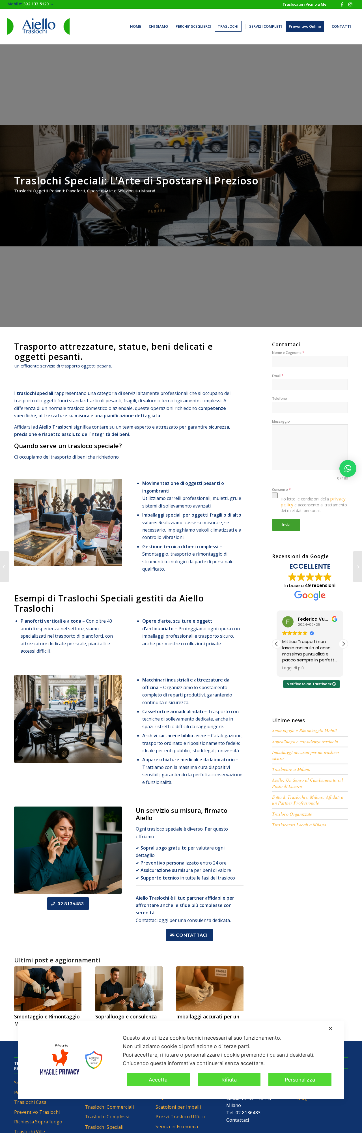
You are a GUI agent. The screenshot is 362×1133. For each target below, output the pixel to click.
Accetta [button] (158, 1080)
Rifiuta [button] (229, 1080)
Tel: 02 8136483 (243, 1113)
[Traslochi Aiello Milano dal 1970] (38, 26)
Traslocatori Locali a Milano (299, 824)
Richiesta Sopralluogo (38, 1122)
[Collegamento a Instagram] (350, 4)
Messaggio (281, 421)
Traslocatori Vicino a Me (304, 4)
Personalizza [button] (300, 1080)
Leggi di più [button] (293, 668)
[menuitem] (303, 4)
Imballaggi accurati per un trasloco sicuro (207, 1020)
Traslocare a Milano (291, 769)
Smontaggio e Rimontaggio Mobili (304, 730)
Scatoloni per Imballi (178, 1107)
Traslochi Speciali (104, 1127)
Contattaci (237, 1120)
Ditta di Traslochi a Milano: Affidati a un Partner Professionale (307, 800)
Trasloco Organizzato (292, 814)
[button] (343, 644)
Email (277, 375)
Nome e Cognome (288, 352)
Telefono (279, 398)
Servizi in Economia (177, 1126)
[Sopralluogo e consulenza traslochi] (129, 988)
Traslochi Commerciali (109, 1107)
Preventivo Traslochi (37, 1112)
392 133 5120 (36, 4)
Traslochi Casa (30, 1102)
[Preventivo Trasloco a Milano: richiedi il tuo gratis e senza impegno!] (4, 566)
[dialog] (181, 1060)
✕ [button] (330, 1028)
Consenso (281, 489)
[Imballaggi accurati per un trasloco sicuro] (210, 988)
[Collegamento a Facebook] (342, 4)
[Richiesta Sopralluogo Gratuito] (68, 850)
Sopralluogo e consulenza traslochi (305, 741)
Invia (286, 524)
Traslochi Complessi (107, 1116)
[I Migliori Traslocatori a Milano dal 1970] (357, 566)
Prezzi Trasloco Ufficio (180, 1116)
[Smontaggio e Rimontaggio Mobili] (47, 988)
